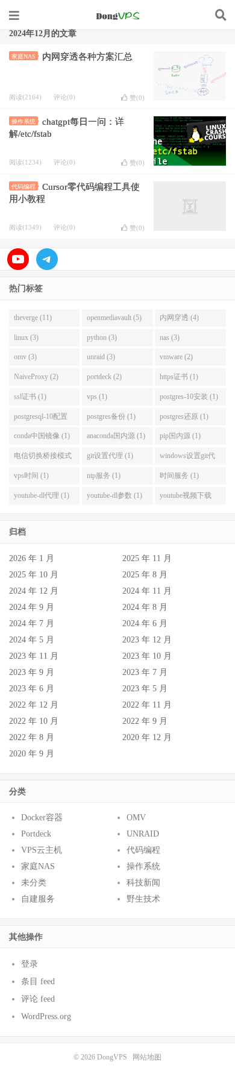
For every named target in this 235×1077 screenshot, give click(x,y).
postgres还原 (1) (184, 416)
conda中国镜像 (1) (42, 436)
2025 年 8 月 (145, 574)
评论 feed (38, 998)
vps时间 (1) (31, 475)
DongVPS (117, 15)
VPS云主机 (41, 850)
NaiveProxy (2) (36, 376)
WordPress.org (46, 1016)
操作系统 (23, 121)
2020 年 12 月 (147, 737)
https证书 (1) (179, 376)
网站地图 (147, 1057)
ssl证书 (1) (30, 396)
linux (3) (26, 337)
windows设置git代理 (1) (187, 458)
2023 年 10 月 (147, 656)
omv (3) (25, 357)
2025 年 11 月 (147, 558)
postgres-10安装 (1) (189, 396)
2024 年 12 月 (33, 590)
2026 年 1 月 (31, 558)
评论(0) (64, 97)
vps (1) (97, 396)
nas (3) (170, 337)
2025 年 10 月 (33, 574)
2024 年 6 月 (145, 623)
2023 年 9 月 (31, 672)
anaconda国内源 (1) (116, 436)
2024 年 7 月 (31, 623)
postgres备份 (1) (111, 416)
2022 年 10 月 (33, 721)
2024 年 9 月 (31, 607)
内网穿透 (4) (179, 317)
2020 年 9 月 (31, 753)
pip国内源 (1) (180, 436)
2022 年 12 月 (33, 704)
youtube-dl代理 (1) (41, 495)
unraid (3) (101, 357)
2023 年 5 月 (145, 688)
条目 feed (38, 981)
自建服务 (38, 898)
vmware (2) (176, 357)
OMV (136, 817)
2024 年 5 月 (31, 639)
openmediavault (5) (114, 317)
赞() (137, 97)
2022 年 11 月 (147, 704)
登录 (29, 964)
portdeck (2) (104, 376)
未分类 (33, 882)
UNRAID (143, 833)
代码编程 (23, 186)
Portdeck (36, 833)
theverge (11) (33, 317)
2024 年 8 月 (145, 607)
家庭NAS (23, 56)
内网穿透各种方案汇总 (87, 56)
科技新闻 (143, 882)
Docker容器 (42, 817)
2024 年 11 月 (147, 590)
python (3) (102, 337)
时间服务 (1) (179, 475)
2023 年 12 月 (147, 639)
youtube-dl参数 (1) (114, 495)
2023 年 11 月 (33, 656)
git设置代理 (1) (110, 455)
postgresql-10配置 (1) (40, 418)
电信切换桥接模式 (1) (43, 458)
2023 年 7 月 (145, 672)
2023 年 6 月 (31, 688)
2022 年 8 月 (31, 737)
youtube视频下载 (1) (186, 497)
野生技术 (143, 898)
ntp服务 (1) (104, 475)
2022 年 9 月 (145, 721)
